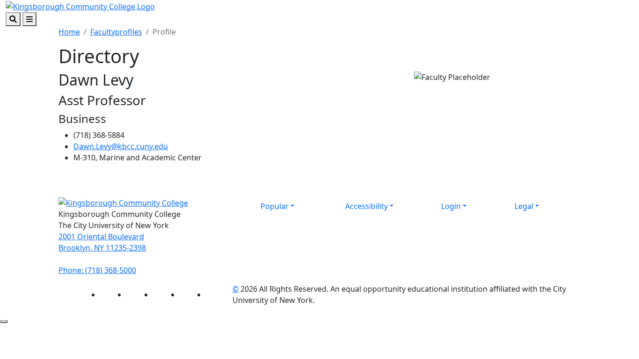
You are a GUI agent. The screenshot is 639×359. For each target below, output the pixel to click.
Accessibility (366, 206)
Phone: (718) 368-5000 (97, 270)
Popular (275, 206)
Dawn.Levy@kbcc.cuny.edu (120, 146)
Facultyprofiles (116, 32)
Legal (524, 206)
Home (69, 32)
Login (451, 206)
